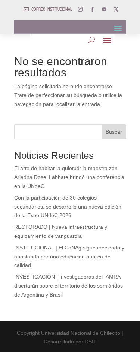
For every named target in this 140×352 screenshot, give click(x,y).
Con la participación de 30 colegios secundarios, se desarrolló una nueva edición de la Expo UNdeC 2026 (67, 207)
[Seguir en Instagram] (80, 9)
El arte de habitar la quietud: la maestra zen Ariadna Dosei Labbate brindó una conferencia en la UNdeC (69, 177)
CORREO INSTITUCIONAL (51, 9)
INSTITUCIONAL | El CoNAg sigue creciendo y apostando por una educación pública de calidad (69, 256)
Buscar (114, 132)
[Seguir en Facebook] (92, 9)
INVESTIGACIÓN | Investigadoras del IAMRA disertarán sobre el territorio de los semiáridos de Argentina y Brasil (68, 286)
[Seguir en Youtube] (104, 9)
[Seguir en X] (116, 9)
